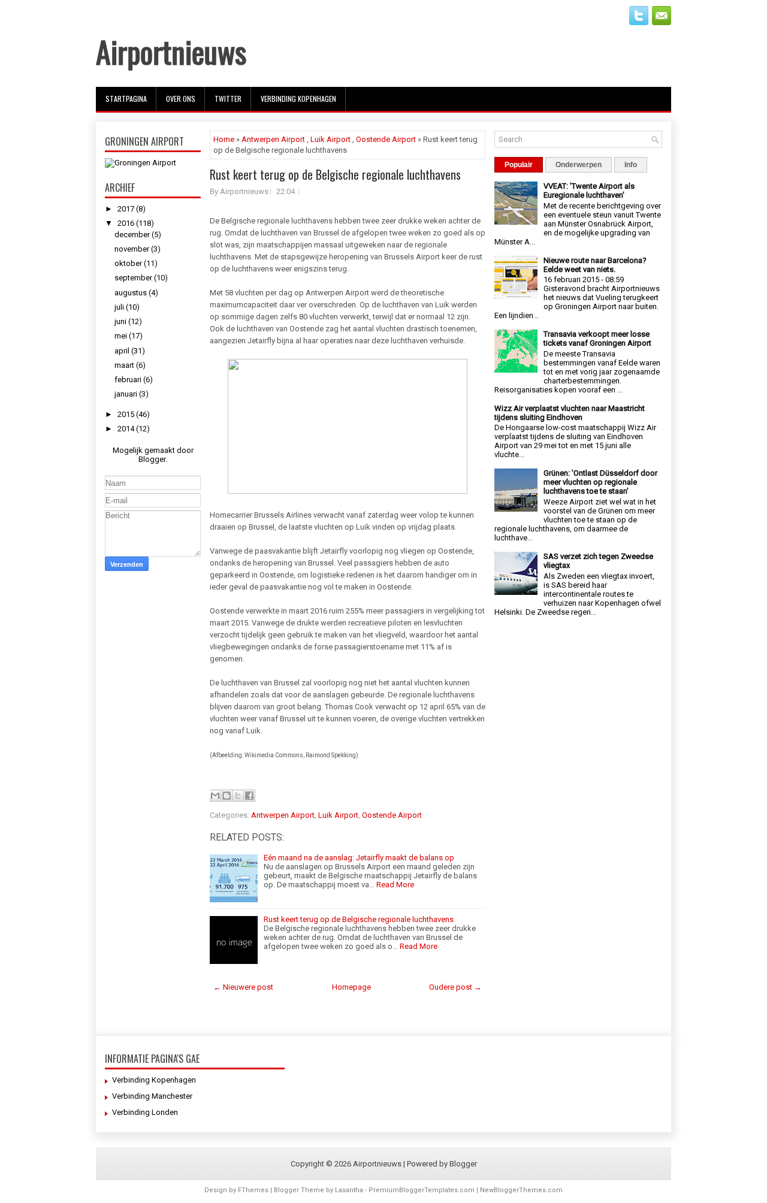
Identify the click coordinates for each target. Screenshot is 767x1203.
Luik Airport (330, 139)
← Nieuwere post (243, 987)
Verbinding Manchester (152, 1096)
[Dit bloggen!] (226, 796)
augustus (131, 292)
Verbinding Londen (145, 1112)
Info (630, 165)
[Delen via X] (238, 796)
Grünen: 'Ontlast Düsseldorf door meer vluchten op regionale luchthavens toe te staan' (600, 481)
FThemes (253, 1190)
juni (121, 321)
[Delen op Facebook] (249, 796)
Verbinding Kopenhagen (298, 98)
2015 (126, 414)
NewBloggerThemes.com (521, 1190)
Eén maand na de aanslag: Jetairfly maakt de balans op (359, 857)
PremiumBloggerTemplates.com (422, 1190)
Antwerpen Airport (273, 139)
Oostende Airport (386, 139)
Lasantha (349, 1190)
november (132, 248)
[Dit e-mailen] (215, 796)
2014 (126, 428)
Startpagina (126, 98)
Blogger (151, 459)
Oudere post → (455, 987)
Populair (519, 165)
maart (125, 365)
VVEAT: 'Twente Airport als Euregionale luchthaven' (589, 191)
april (122, 350)
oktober (129, 263)
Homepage (351, 987)
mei (121, 335)
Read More (395, 884)
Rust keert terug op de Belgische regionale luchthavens (335, 174)
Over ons (180, 98)
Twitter (228, 98)
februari (128, 379)
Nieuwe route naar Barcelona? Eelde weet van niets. (595, 265)
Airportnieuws (171, 51)
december (133, 234)
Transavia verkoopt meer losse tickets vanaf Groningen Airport (597, 338)
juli (120, 307)
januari (126, 393)
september (134, 277)
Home (223, 139)
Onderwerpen (578, 165)
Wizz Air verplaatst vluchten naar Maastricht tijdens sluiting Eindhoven (569, 413)
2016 (126, 223)
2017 (126, 208)
